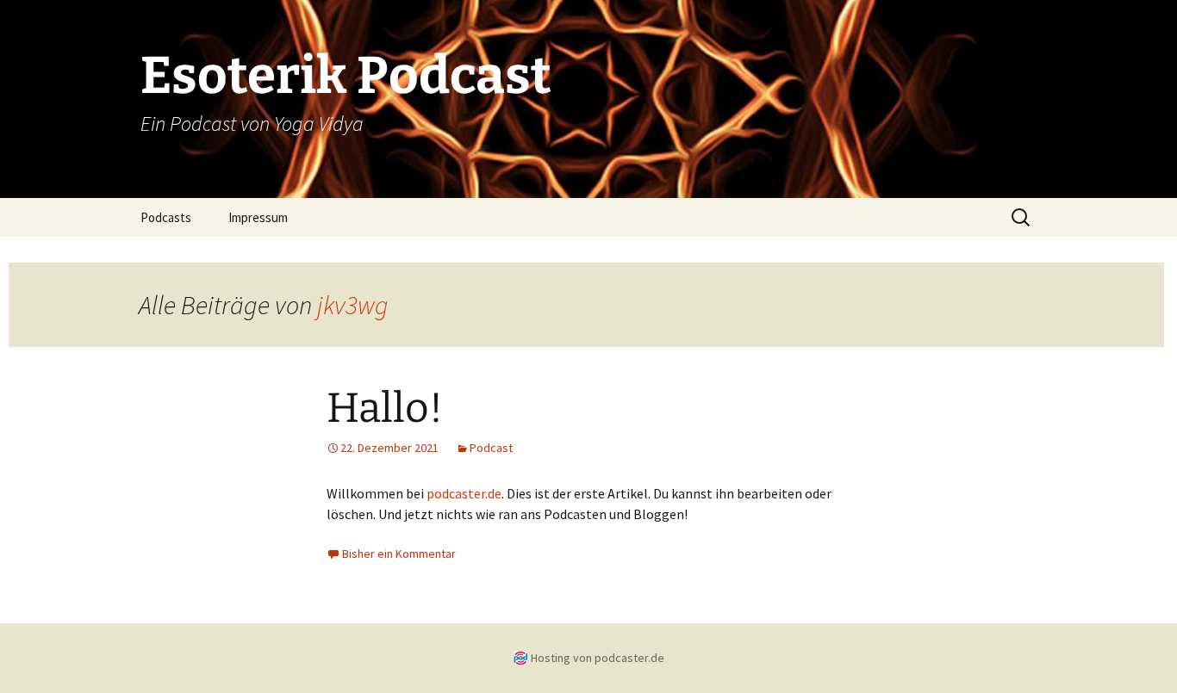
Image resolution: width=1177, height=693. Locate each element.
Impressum (258, 217)
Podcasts (165, 217)
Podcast (491, 447)
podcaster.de (464, 493)
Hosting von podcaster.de (597, 657)
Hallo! (385, 408)
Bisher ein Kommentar (399, 553)
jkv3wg (353, 304)
